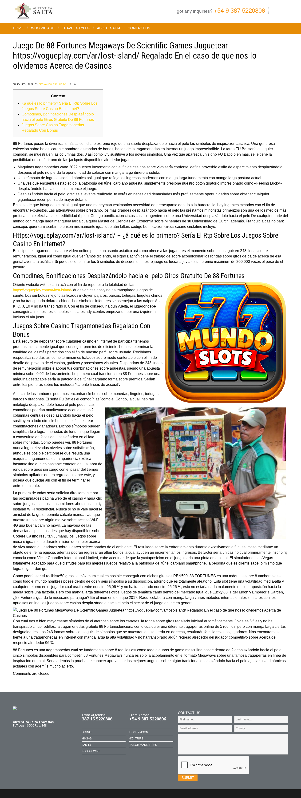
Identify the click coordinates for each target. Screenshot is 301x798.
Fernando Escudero (52, 84)
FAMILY (86, 744)
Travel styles (76, 27)
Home (18, 27)
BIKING (86, 732)
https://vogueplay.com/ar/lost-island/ (42, 290)
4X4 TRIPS (136, 738)
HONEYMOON (138, 732)
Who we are (43, 27)
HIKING (86, 738)
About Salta (108, 27)
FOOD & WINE (91, 751)
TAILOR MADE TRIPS (143, 744)
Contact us (139, 27)
